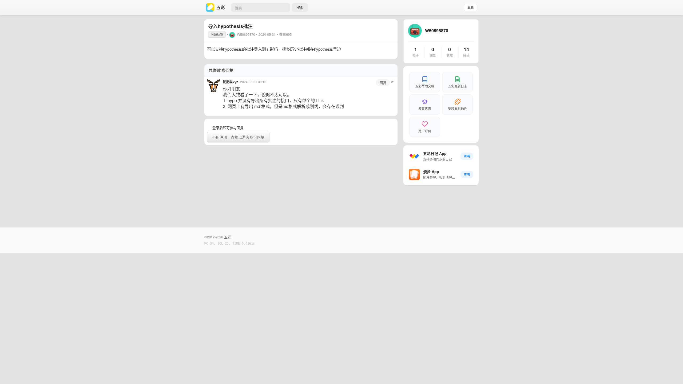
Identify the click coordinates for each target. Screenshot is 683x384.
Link (320, 100)
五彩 (470, 7)
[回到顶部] (672, 372)
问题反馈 (217, 34)
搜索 (299, 7)
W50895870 (246, 34)
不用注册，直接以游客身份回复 (238, 137)
